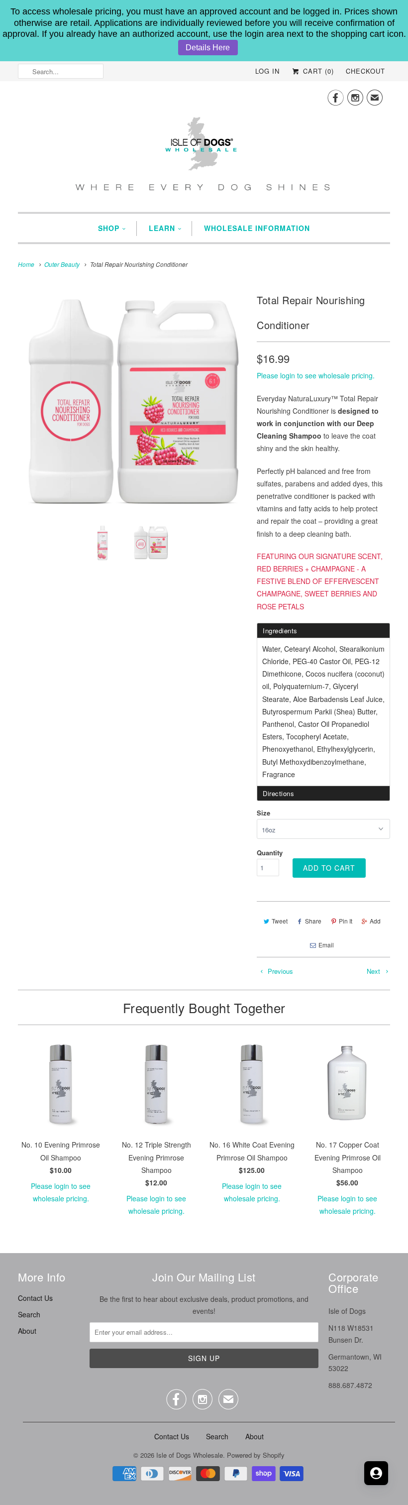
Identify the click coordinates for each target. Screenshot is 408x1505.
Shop (108, 228)
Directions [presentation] (278, 793)
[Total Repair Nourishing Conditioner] (132, 402)
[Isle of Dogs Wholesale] (204, 145)
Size (263, 812)
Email (326, 944)
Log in (267, 71)
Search (29, 1314)
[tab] (323, 630)
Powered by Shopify (256, 1455)
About (27, 1331)
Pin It (345, 921)
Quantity (270, 852)
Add (375, 921)
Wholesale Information (257, 228)
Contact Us (35, 1298)
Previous (279, 971)
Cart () (317, 71)
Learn (162, 228)
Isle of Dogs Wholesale (189, 1455)
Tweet (280, 921)
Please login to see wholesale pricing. (316, 375)
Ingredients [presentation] (280, 630)
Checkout (365, 71)
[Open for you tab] (376, 1473)
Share (313, 921)
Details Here (208, 47)
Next (374, 971)
